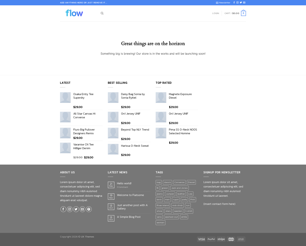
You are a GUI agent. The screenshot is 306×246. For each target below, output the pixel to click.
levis (159, 199)
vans (159, 217)
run (188, 205)
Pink (192, 199)
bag (159, 182)
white (184, 217)
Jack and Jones (179, 188)
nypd (175, 199)
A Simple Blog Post (129, 217)
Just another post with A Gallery (132, 206)
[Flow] (77, 13)
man (167, 199)
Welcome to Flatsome (130, 195)
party (184, 199)
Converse (179, 182)
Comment (122, 187)
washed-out (171, 217)
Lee (190, 193)
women (160, 222)
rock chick (177, 205)
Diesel (191, 182)
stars (168, 211)
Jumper (170, 193)
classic (167, 182)
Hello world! (124, 183)
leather (181, 193)
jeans (160, 193)
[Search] (102, 13)
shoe (159, 211)
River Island (163, 205)
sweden (178, 211)
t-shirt (189, 211)
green (165, 188)
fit (157, 188)
